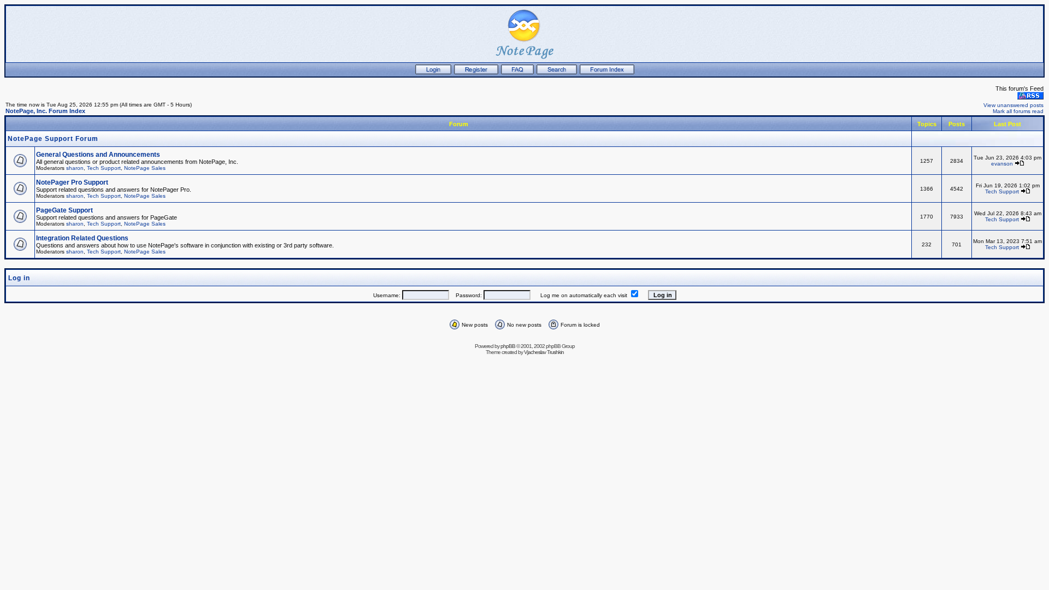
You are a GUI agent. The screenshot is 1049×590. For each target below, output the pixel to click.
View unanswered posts (1013, 105)
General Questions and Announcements (98, 154)
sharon (75, 168)
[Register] (476, 72)
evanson (1002, 164)
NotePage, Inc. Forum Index (45, 111)
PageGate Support (64, 210)
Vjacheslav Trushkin (544, 352)
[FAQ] (517, 72)
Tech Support (104, 168)
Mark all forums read (1018, 111)
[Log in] (433, 72)
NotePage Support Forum (53, 139)
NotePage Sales (145, 168)
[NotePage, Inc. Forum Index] (607, 72)
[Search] (556, 72)
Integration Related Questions (82, 238)
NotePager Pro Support (72, 182)
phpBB (507, 346)
